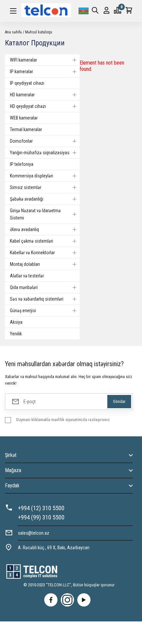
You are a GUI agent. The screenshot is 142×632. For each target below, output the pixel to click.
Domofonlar (21, 141)
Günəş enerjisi (23, 310)
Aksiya (16, 322)
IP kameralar (21, 71)
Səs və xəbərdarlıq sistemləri (36, 299)
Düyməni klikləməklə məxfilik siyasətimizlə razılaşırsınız (63, 419)
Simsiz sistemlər (25, 187)
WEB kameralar (24, 118)
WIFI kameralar (23, 60)
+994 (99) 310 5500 (41, 517)
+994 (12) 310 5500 (41, 508)
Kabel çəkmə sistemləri (31, 241)
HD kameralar (22, 94)
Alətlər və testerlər (27, 275)
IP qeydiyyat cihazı (27, 83)
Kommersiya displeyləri (31, 175)
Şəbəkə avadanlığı (26, 199)
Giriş (106, 11)
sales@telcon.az (33, 533)
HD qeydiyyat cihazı (28, 106)
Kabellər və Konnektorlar (32, 252)
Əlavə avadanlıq (24, 229)
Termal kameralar (26, 129)
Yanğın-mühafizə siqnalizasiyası (40, 152)
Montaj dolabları (25, 264)
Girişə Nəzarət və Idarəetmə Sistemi (35, 214)
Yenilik (16, 333)
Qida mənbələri (24, 287)
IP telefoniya (21, 164)
